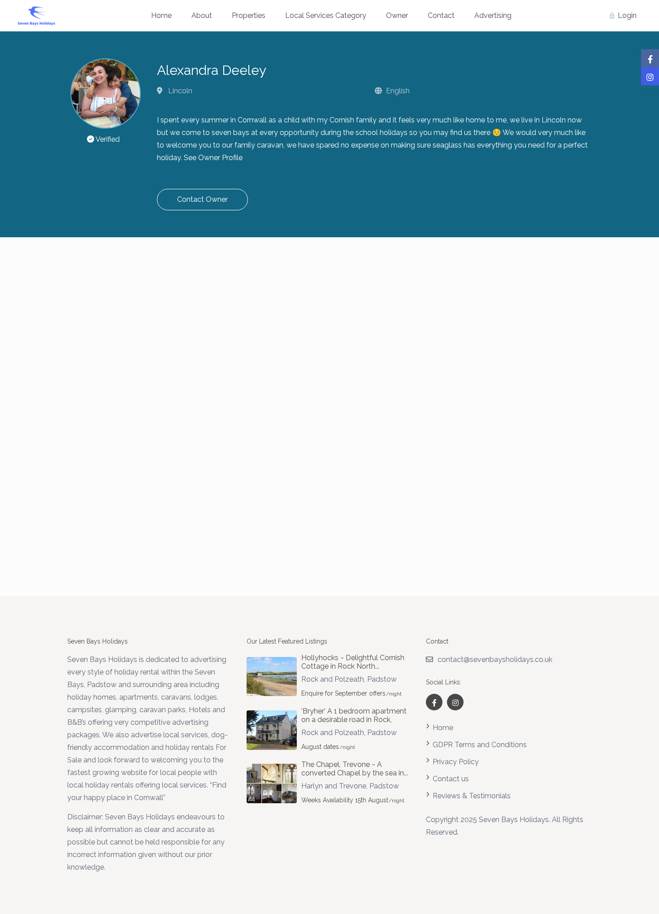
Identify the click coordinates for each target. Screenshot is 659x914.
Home (443, 727)
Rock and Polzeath (332, 679)
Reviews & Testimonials (472, 796)
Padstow (382, 679)
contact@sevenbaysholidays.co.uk (495, 659)
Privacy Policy (456, 761)
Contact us (451, 779)
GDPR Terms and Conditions (480, 744)
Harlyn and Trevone (333, 786)
